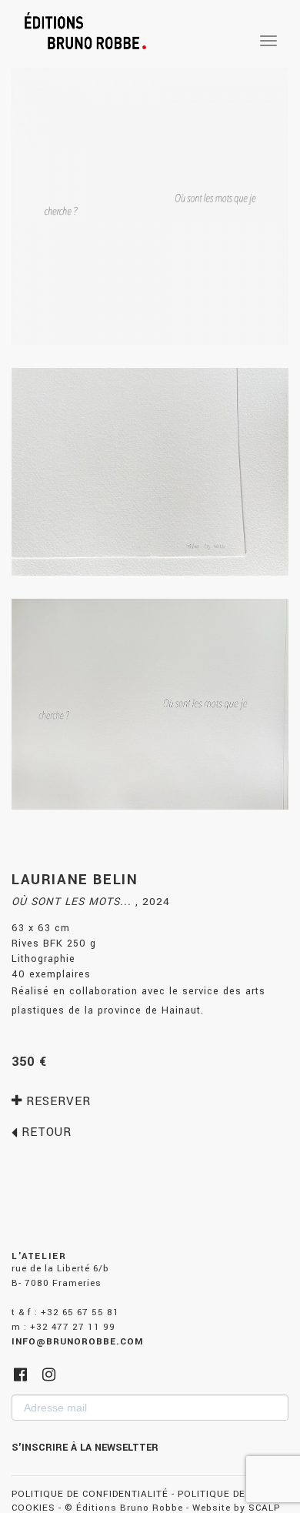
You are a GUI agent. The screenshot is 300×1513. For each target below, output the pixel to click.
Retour (45, 1132)
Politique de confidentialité (90, 1494)
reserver (56, 1101)
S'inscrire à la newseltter (85, 1448)
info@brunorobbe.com (77, 1341)
